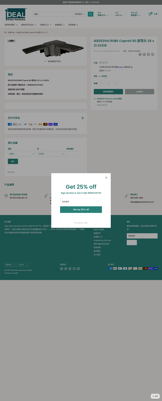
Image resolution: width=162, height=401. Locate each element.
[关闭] (106, 177)
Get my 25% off (81, 209)
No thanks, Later (81, 223)
